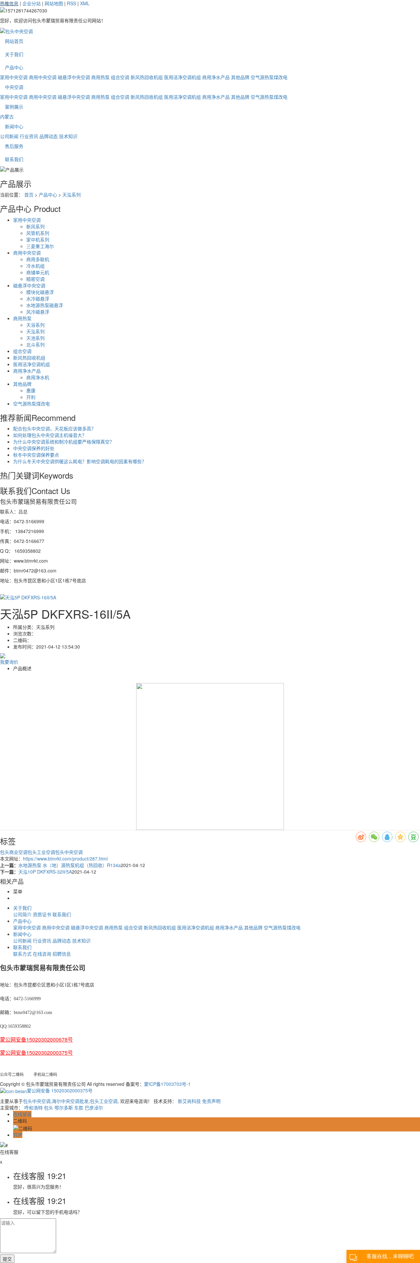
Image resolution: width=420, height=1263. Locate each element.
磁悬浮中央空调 (74, 77)
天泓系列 (71, 194)
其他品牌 (240, 77)
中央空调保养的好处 (33, 448)
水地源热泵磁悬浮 (44, 305)
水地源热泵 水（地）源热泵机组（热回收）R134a (69, 865)
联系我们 (14, 159)
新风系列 (35, 226)
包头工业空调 (41, 852)
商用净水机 (37, 377)
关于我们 (14, 54)
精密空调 (35, 279)
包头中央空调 (69, 852)
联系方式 (22, 953)
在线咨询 (42, 953)
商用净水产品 (216, 77)
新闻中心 (14, 126)
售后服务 (14, 146)
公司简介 (22, 914)
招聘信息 (61, 953)
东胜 (78, 1107)
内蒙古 (7, 116)
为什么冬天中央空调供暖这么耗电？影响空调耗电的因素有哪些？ (79, 461)
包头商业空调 (14, 852)
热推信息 (9, 3)
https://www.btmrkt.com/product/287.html (65, 858)
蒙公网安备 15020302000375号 (60, 1090)
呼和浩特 (33, 1107)
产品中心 (14, 67)
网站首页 (14, 41)
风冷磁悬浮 (37, 311)
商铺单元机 (37, 272)
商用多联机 (37, 259)
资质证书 (42, 914)
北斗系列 (35, 344)
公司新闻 (9, 136)
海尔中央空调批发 (70, 1101)
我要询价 (9, 661)
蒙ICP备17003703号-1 (167, 1084)
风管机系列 (37, 233)
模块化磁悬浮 (40, 292)
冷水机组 (35, 265)
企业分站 (31, 3)
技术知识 (68, 136)
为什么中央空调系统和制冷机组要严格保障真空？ (63, 441)
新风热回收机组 (147, 77)
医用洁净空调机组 (182, 77)
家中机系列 (37, 239)
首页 (28, 194)
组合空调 (120, 77)
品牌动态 (48, 136)
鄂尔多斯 (63, 1107)
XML (85, 3)
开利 (30, 397)
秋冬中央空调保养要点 (36, 454)
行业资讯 (29, 136)
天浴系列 (35, 324)
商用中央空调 (42, 77)
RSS (71, 3)
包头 (48, 1107)
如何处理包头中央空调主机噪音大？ (50, 435)
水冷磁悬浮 (37, 298)
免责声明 (211, 1101)
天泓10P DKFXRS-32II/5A (45, 871)
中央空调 (14, 87)
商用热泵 (100, 77)
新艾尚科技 (189, 1101)
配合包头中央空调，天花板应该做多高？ (54, 428)
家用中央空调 (14, 77)
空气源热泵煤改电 (269, 77)
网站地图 (54, 3)
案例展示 (14, 106)
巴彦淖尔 (94, 1107)
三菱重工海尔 (40, 246)
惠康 (30, 390)
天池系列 (35, 338)
